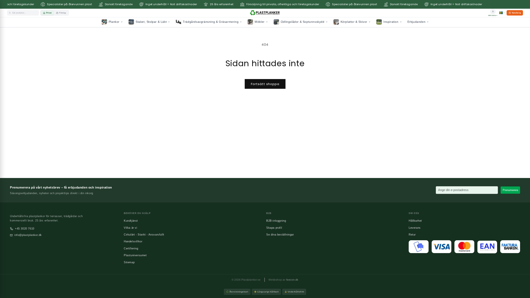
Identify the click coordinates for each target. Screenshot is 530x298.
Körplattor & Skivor (354, 21)
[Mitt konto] (493, 11)
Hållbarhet (415, 220)
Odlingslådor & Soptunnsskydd (302, 21)
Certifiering (131, 248)
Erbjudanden (416, 21)
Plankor (114, 21)
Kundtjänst (131, 220)
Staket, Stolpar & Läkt (151, 21)
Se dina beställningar (280, 234)
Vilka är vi (130, 227)
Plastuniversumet (135, 255)
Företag (62, 13)
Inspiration (391, 21)
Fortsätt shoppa (265, 84)
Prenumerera (510, 190)
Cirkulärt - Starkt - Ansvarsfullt (144, 234)
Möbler (260, 21)
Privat (49, 13)
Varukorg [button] (514, 14)
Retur (412, 234)
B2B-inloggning (276, 220)
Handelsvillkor (133, 241)
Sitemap (129, 262)
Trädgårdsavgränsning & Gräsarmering (210, 21)
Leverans (415, 227)
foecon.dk (292, 279)
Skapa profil (274, 227)
